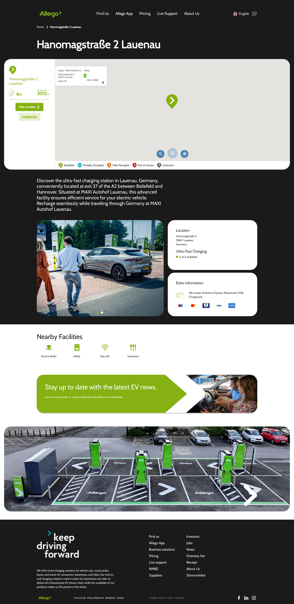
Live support (158, 562)
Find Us (102, 13)
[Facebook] (238, 597)
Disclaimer (110, 598)
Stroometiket (196, 575)
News (190, 549)
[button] (98, 312)
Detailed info (29, 116)
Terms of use (80, 598)
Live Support (167, 13)
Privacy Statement (95, 598)
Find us (154, 536)
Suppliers (155, 575)
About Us (191, 13)
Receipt (191, 562)
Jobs (189, 543)
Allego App (124, 13)
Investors (192, 536)
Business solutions (162, 549)
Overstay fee (195, 556)
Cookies (120, 598)
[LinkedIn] (246, 597)
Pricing (145, 13)
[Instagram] (253, 597)
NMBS (153, 569)
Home (40, 27)
